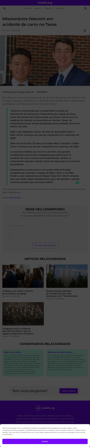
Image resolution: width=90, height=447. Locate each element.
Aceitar (45, 441)
